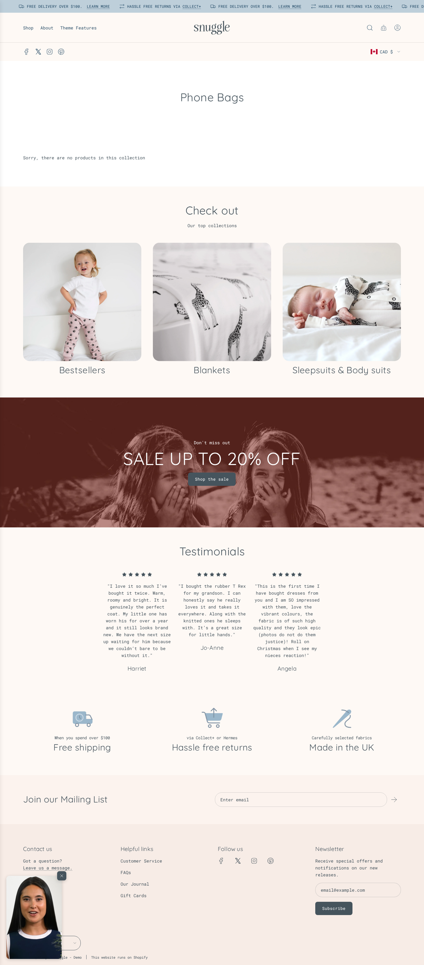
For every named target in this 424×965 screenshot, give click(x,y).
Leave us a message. (47, 868)
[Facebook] (26, 51)
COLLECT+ (188, 6)
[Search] (370, 28)
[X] (38, 51)
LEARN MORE (95, 6)
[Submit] (394, 800)
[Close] (61, 875)
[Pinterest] (61, 51)
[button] (34, 917)
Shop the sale (212, 479)
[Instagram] (49, 51)
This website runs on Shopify (119, 957)
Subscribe (334, 908)
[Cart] (384, 28)
